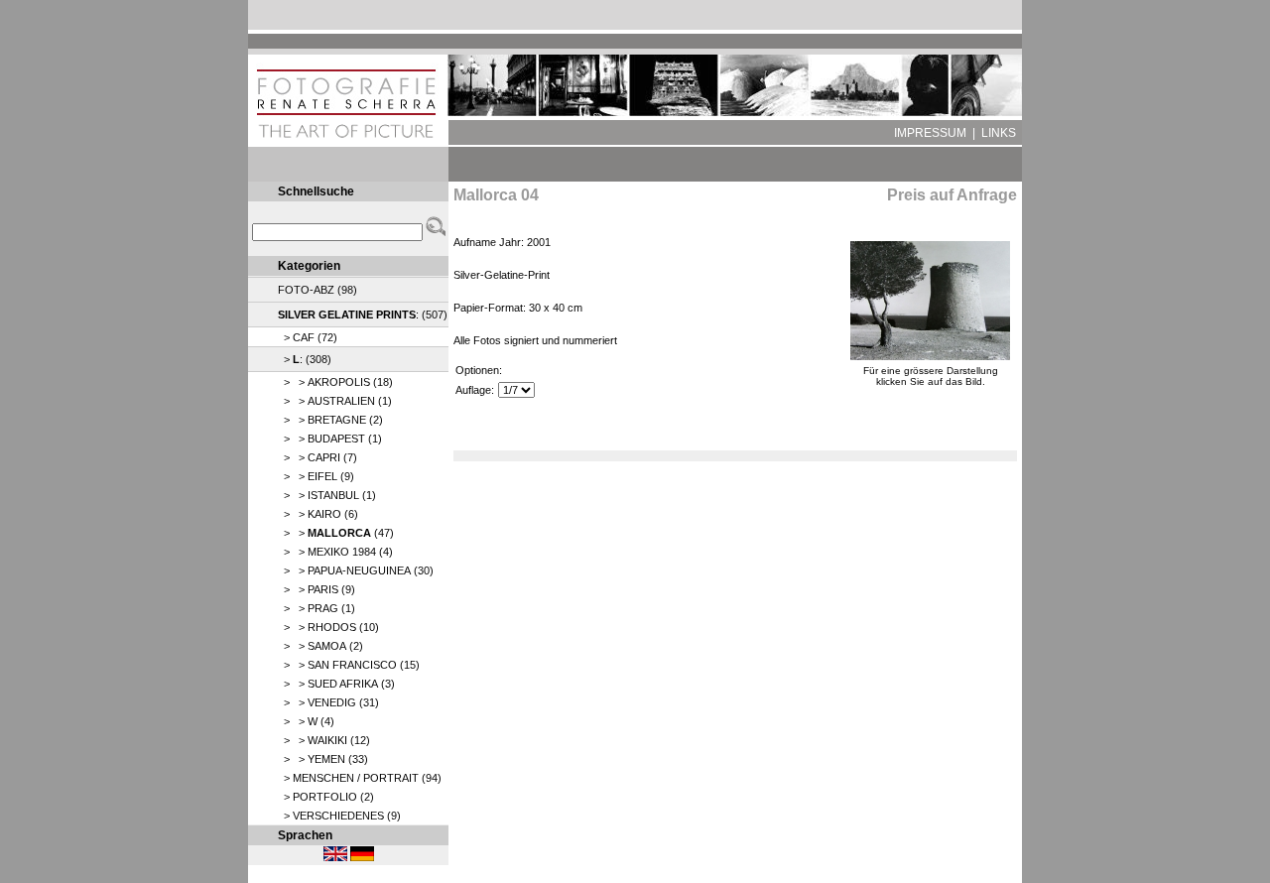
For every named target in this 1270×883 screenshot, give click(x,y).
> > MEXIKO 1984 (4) (335, 552)
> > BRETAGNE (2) (330, 420)
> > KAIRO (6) (318, 514)
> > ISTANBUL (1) (327, 495)
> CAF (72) (307, 337)
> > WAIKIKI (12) (324, 740)
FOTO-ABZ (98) (317, 290)
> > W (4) (306, 721)
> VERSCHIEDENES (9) (339, 815)
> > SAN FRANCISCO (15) (349, 665)
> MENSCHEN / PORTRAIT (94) (360, 778)
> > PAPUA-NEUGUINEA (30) (356, 570)
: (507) (362, 314)
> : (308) (304, 359)
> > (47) (336, 533)
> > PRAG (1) (316, 608)
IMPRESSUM (930, 133)
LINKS (998, 133)
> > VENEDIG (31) (328, 702)
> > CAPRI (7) (317, 457)
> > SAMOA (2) (320, 646)
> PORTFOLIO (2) (326, 797)
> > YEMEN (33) (323, 759)
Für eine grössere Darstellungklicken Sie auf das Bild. (930, 376)
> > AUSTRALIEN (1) (335, 401)
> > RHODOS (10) (328, 627)
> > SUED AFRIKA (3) (336, 684)
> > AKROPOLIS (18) (335, 382)
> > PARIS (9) (316, 589)
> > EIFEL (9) (316, 476)
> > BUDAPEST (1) (330, 438)
